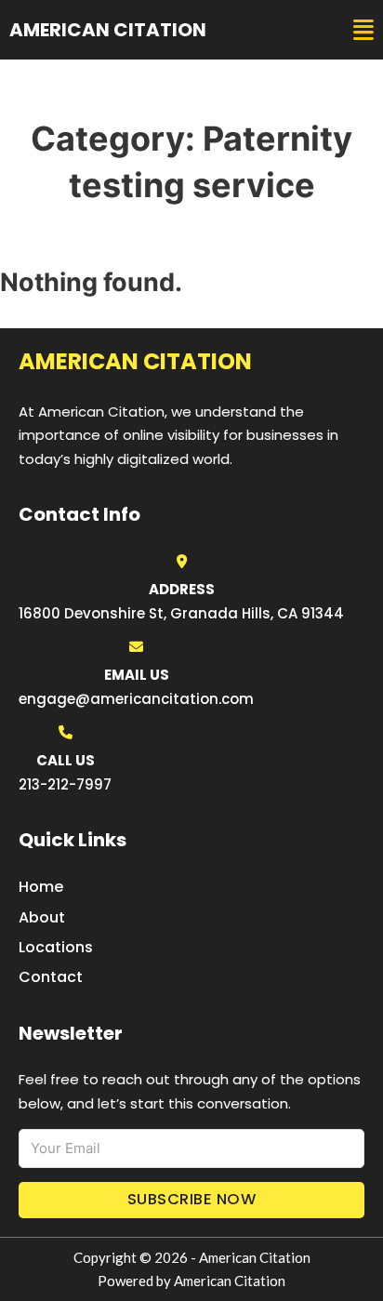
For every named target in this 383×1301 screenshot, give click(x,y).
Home (41, 886)
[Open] (363, 30)
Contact (51, 977)
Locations (56, 947)
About (42, 917)
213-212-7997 (65, 784)
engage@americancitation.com (136, 699)
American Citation (107, 30)
